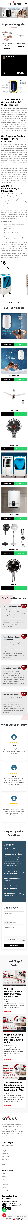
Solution (4, 1182)
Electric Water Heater (7, 1145)
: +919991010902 (7, 1199)
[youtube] (6, 1208)
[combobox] (7, 922)
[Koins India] (14, 3)
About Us (4, 1176)
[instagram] (9, 1208)
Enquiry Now (7, 344)
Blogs (3, 1179)
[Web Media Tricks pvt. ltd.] (17, 1218)
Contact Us (5, 1185)
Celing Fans (14, 410)
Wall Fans (14, 584)
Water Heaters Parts (7, 1148)
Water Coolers (14, 480)
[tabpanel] (14, 285)
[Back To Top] (24, 1216)
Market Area (5, 1190)
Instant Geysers (14, 376)
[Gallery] (14, 285)
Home (3, 1173)
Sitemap (4, 1187)
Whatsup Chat (20, 344)
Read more (7, 48)
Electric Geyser (14, 515)
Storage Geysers (14, 341)
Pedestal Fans (14, 549)
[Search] (26, 4)
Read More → (8, 1011)
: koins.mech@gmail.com (10, 1201)
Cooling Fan (14, 445)
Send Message (14, 945)
